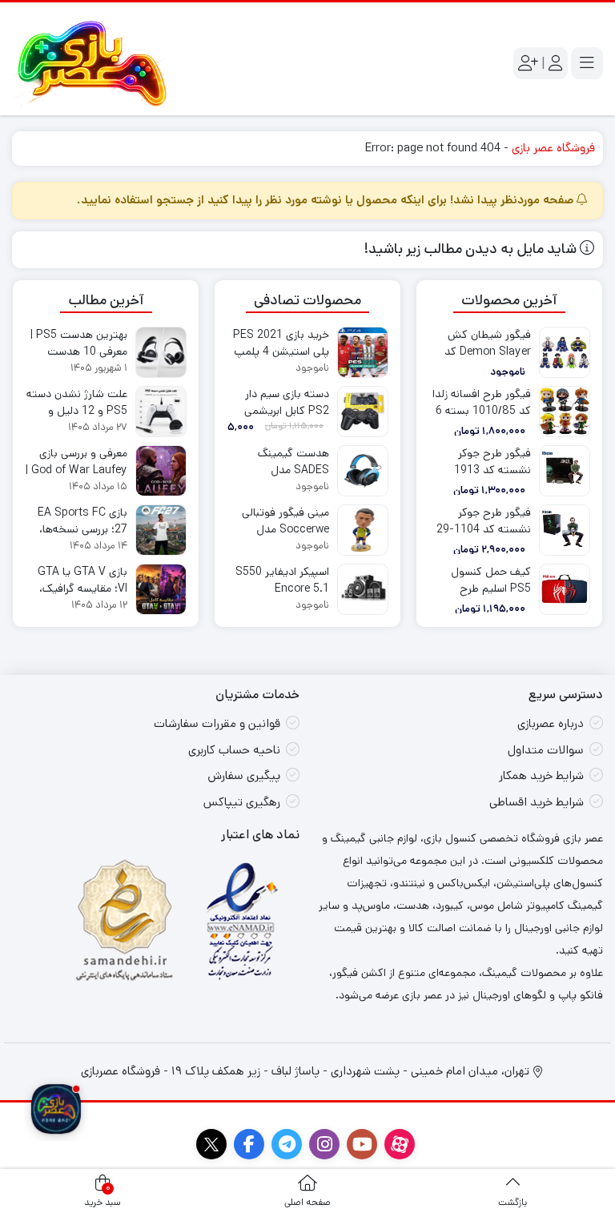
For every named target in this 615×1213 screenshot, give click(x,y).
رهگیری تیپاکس (241, 801)
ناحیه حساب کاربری (234, 749)
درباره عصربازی (550, 723)
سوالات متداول (546, 749)
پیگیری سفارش (243, 775)
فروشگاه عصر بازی (553, 147)
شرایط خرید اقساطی (536, 801)
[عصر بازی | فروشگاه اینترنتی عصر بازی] (92, 63)
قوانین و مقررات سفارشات (217, 723)
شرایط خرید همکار (541, 775)
